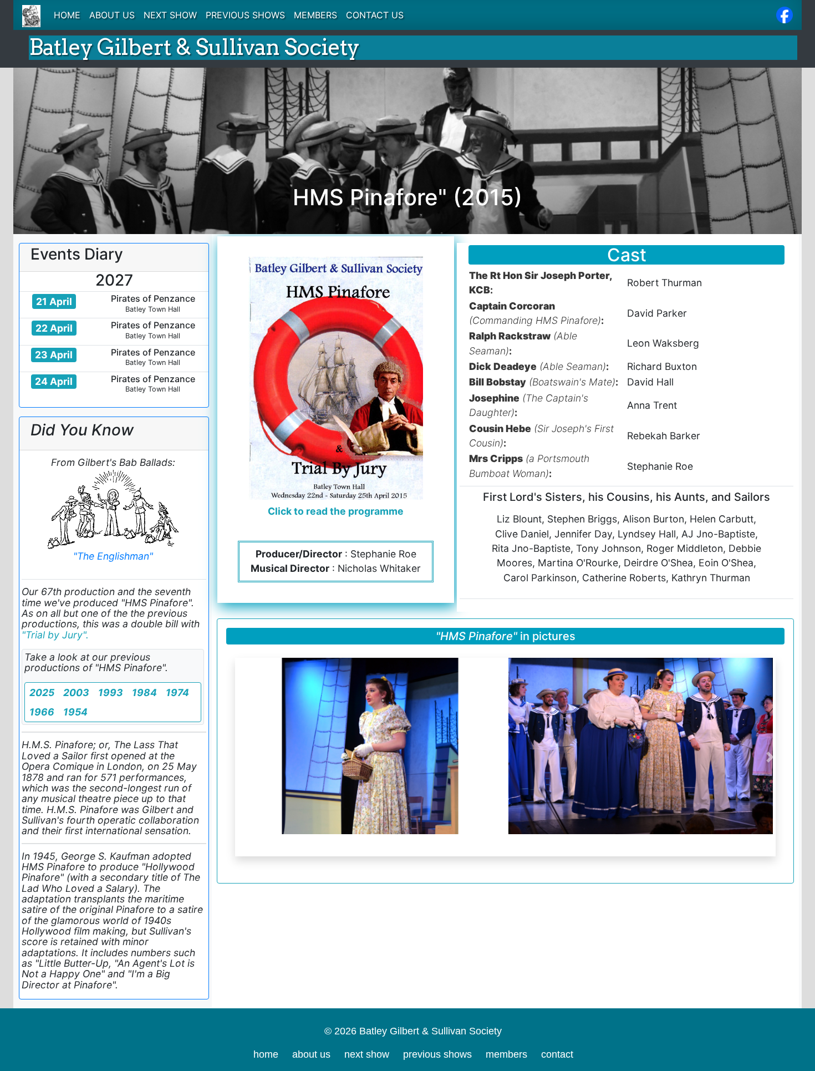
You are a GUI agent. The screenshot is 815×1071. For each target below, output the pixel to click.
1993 (110, 692)
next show (366, 1054)
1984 (144, 692)
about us (311, 1054)
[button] (240, 757)
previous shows (437, 1054)
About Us (112, 15)
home (265, 1054)
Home (67, 15)
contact (557, 1054)
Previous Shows (245, 15)
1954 (75, 712)
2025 (41, 692)
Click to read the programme (336, 511)
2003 (76, 692)
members (506, 1054)
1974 (177, 692)
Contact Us (375, 15)
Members (315, 15)
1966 (41, 712)
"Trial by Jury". (55, 635)
